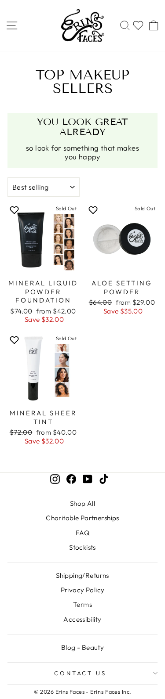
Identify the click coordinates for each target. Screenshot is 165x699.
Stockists (82, 547)
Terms (82, 604)
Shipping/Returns (82, 575)
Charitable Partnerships (82, 518)
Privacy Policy (83, 590)
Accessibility (82, 619)
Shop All (82, 503)
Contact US (80, 673)
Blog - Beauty (82, 647)
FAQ (82, 533)
